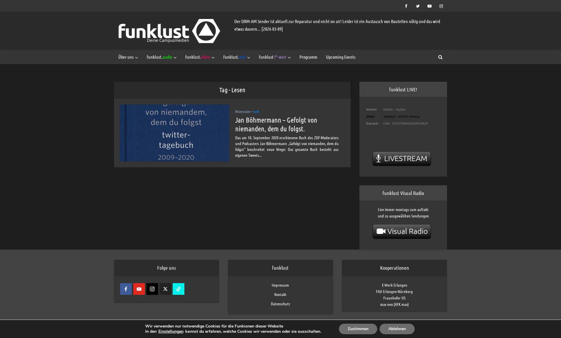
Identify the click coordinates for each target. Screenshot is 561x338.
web (256, 111)
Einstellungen (170, 331)
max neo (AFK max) (394, 304)
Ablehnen (397, 329)
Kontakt (280, 294)
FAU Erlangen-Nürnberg (394, 291)
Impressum (280, 285)
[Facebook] (126, 289)
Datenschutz (280, 303)
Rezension (242, 111)
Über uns (126, 57)
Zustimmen (358, 329)
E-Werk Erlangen (394, 285)
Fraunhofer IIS (394, 297)
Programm (308, 57)
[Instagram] (152, 289)
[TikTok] (178, 289)
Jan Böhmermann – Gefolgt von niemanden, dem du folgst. (276, 124)
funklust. (159, 57)
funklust (272, 57)
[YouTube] (139, 289)
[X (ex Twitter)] (165, 289)
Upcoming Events (340, 57)
